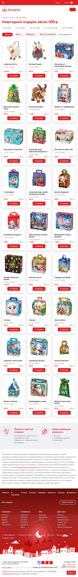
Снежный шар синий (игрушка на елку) (38, 193)
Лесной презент (61, 361)
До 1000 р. (24, 522)
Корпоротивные (63, 535)
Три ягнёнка (59, 320)
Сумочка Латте (10, 64)
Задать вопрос (68, 502)
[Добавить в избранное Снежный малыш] (48, 337)
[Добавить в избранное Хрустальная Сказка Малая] (48, 211)
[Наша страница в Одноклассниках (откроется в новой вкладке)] (47, 562)
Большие (42, 515)
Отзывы (32, 493)
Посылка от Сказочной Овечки (62, 65)
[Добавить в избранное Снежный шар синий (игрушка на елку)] (48, 169)
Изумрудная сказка (37, 401)
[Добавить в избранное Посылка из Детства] (73, 126)
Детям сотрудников (64, 527)
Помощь (61, 493)
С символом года (8, 535)
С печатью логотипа (24, 535)
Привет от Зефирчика (64, 107)
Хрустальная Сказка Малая (38, 236)
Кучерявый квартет (12, 235)
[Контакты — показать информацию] (72, 9)
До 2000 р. (24, 525)
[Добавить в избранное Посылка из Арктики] (23, 126)
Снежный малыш (36, 361)
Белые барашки (61, 192)
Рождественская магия (11, 279)
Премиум (24, 517)
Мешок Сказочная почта (62, 402)
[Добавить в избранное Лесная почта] (48, 254)
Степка (7, 320)
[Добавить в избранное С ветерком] (23, 169)
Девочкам (34, 28)
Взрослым (61, 525)
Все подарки (7, 502)
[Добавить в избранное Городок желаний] (73, 254)
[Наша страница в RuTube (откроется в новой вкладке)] (51, 562)
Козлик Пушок (35, 64)
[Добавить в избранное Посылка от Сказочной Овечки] (73, 41)
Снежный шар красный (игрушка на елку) (38, 151)
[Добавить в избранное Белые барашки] (73, 169)
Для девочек (62, 517)
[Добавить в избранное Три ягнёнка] (73, 296)
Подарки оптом (8, 538)
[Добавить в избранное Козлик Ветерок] (48, 83)
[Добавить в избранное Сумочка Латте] (23, 41)
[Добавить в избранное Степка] (23, 296)
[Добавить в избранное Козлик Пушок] (48, 41)
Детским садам (50, 28)
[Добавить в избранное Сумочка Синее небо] (23, 337)
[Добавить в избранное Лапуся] (48, 296)
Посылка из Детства (63, 149)
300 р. (23, 527)
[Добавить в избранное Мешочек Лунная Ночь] (23, 83)
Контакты (52, 493)
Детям (7, 28)
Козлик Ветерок (36, 107)
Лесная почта (35, 277)
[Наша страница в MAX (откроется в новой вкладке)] (39, 562)
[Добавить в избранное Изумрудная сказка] (48, 378)
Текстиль (5, 515)
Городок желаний (62, 277)
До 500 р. (24, 520)
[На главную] (11, 9)
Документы (71, 493)
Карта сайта (6, 568)
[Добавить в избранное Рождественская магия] (23, 254)
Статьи (24, 493)
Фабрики (42, 493)
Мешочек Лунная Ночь (11, 108)
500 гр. (41, 520)
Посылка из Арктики (13, 149)
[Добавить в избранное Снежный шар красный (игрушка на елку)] (48, 126)
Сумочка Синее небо (13, 361)
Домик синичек (10, 401)
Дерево (5, 522)
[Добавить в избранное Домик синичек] (23, 378)
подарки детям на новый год (27, 467)
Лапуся (32, 320)
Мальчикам (67, 28)
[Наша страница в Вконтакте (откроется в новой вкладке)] (43, 562)
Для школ (20, 28)
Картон (4, 520)
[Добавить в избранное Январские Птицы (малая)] (73, 211)
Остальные (6, 525)
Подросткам (62, 522)
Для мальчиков (63, 520)
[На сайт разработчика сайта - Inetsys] (69, 566)
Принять (71, 573)
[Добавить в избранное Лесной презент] (73, 337)
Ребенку (60, 515)
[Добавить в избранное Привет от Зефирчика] (73, 83)
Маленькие (43, 517)
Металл (5, 517)
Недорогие (25, 515)
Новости (5, 493)
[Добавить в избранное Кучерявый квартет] (23, 211)
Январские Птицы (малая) (62, 236)
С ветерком (9, 192)
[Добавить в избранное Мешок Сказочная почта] (73, 378)
